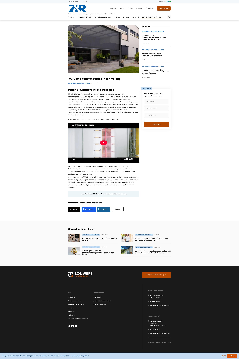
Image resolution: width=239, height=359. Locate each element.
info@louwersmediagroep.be (160, 333)
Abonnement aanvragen (102, 301)
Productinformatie (85, 17)
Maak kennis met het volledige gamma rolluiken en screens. (104, 194)
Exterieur (126, 17)
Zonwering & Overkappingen (152, 17)
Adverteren (139, 8)
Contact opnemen (100, 304)
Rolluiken (136, 17)
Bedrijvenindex (164, 8)
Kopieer (117, 209)
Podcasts (122, 8)
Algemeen (71, 17)
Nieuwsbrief (149, 8)
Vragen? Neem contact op (155, 275)
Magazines (113, 8)
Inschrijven (156, 124)
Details (223, 356)
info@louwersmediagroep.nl (159, 305)
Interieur (117, 17)
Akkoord (232, 355)
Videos (131, 8)
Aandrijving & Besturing (103, 17)
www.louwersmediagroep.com (160, 343)
